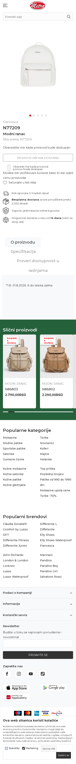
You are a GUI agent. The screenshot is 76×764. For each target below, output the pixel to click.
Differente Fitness (16, 540)
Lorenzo (9, 566)
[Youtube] (31, 674)
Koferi (44, 448)
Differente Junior (15, 545)
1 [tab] (30, 116)
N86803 (11, 389)
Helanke (46, 459)
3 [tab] (38, 116)
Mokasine (10, 437)
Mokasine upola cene (55, 490)
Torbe (44, 437)
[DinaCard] (56, 713)
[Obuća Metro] (37, 5)
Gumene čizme (13, 459)
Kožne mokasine (14, 468)
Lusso (7, 571)
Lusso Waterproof (15, 576)
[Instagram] (19, 674)
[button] (19, 182)
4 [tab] (42, 116)
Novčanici (47, 443)
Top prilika (47, 468)
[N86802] (56, 356)
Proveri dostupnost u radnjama (38, 265)
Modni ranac (14, 134)
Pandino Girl (48, 571)
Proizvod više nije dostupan (38, 157)
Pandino (46, 560)
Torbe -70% (48, 496)
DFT (6, 535)
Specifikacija (23, 251)
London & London (15, 560)
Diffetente (47, 529)
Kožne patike (12, 479)
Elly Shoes (47, 535)
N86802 (48, 389)
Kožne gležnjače (14, 485)
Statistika (14, 748)
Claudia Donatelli (15, 524)
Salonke (8, 454)
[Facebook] (7, 674)
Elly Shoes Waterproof (56, 540)
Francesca (47, 545)
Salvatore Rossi (51, 576)
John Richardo (13, 555)
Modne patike (13, 443)
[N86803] (19, 356)
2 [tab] (34, 116)
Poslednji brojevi (52, 474)
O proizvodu (23, 242)
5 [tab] (46, 116)
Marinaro (46, 555)
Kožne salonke (13, 474)
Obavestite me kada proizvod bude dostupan (36, 147)
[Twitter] (43, 674)
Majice (44, 454)
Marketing (32, 748)
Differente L (48, 524)
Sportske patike (14, 448)
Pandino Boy (49, 566)
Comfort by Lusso (15, 529)
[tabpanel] (38, 62)
